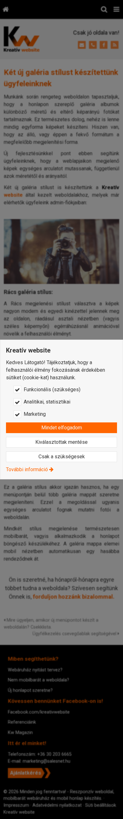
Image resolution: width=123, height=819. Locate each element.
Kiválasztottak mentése (61, 442)
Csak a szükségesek (61, 457)
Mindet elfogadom (61, 428)
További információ (27, 469)
